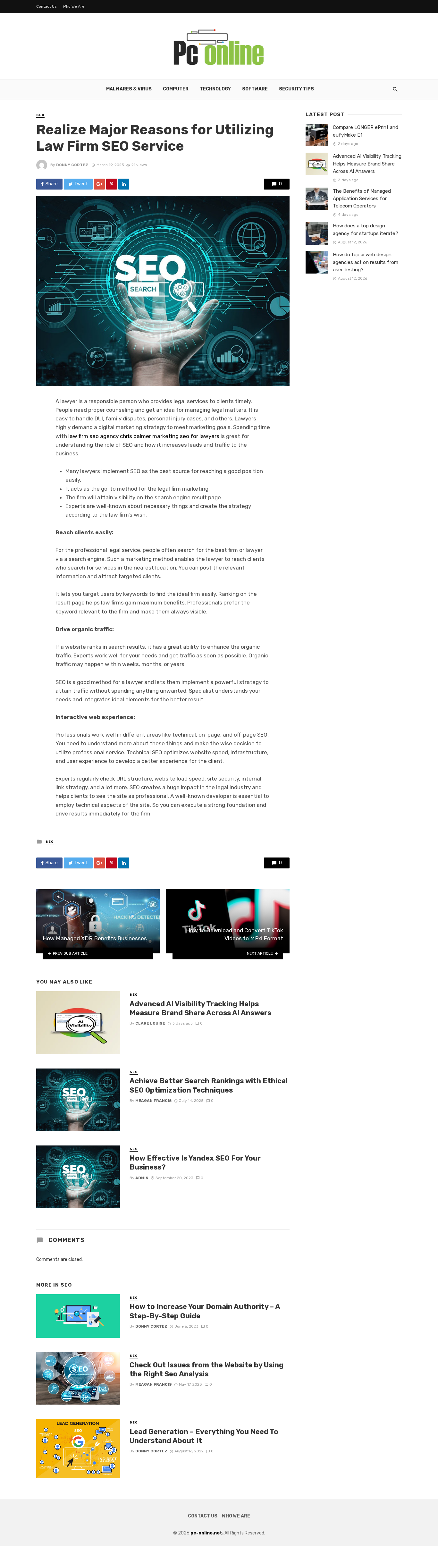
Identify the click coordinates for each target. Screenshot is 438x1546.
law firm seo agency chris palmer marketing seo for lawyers (143, 436)
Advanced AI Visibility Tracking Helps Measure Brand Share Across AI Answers (200, 1008)
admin (141, 1178)
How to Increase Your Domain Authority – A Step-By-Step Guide (205, 1311)
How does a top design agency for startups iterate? (365, 229)
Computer (176, 89)
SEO (40, 115)
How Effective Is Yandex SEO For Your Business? (195, 1162)
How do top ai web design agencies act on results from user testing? (365, 262)
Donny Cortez (72, 165)
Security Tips (296, 89)
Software (255, 89)
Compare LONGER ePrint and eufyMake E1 (365, 131)
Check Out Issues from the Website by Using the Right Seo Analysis (206, 1369)
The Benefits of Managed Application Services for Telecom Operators (362, 198)
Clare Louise (150, 1023)
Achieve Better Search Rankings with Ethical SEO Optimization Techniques (209, 1085)
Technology (215, 89)
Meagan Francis (153, 1100)
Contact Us (46, 6)
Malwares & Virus (129, 89)
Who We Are (73, 6)
